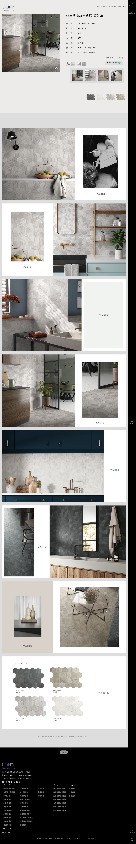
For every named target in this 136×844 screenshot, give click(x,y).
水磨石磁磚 (7, 814)
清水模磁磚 (7, 810)
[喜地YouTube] (9, 832)
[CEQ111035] (90, 97)
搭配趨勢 (72, 792)
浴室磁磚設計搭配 (60, 796)
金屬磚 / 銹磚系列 (26, 821)
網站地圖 (91, 839)
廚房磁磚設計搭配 (60, 799)
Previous (5, 43)
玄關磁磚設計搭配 (60, 803)
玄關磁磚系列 (25, 810)
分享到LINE (119, 62)
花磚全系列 (24, 788)
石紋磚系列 (7, 799)
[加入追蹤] (56, 68)
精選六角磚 (122, 6)
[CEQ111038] (100, 97)
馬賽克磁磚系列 (25, 814)
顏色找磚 (23, 825)
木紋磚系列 (7, 803)
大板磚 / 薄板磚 (9, 792)
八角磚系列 (7, 821)
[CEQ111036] (120, 97)
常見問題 (72, 788)
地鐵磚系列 (7, 825)
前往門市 (41, 796)
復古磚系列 (24, 792)
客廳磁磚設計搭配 (60, 792)
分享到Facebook (116, 62)
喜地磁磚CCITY (9, 8)
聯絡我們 (72, 796)
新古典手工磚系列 (26, 818)
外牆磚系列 (24, 796)
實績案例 (41, 792)
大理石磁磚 (7, 796)
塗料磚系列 (7, 807)
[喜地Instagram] (6, 832)
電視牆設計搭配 (59, 788)
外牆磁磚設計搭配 (60, 807)
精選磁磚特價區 (9, 788)
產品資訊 (104, 6)
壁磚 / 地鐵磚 (25, 799)
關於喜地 (41, 788)
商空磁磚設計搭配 (60, 810)
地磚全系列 (24, 803)
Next (56, 43)
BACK (64, 752)
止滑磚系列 (24, 807)
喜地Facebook (3, 832)
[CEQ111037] (110, 97)
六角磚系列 (112, 6)
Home (97, 6)
